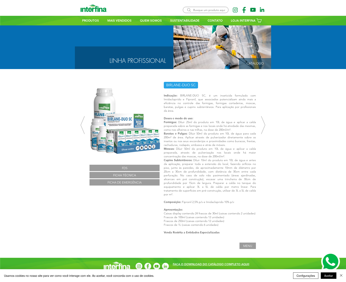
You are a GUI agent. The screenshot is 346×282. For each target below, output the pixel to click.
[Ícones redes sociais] (244, 10)
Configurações (306, 276)
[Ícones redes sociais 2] (235, 10)
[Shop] (279, 7)
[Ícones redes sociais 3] (253, 10)
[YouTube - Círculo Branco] (156, 266)
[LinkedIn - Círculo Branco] (165, 266)
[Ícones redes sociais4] (262, 10)
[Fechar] (341, 275)
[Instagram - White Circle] (139, 266)
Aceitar (328, 276)
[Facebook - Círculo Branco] (147, 266)
